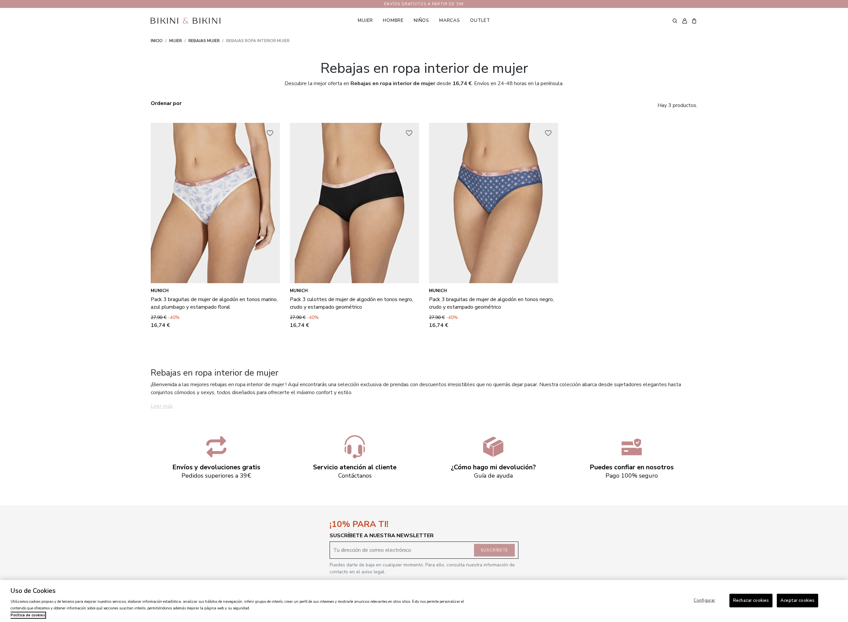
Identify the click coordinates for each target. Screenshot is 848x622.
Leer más (162, 406)
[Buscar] (675, 21)
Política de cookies (28, 615)
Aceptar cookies (797, 600)
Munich (160, 291)
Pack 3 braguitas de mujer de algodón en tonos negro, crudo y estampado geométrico (491, 303)
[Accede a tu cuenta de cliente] (684, 21)
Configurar (704, 600)
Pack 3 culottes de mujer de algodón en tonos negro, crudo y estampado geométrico (351, 303)
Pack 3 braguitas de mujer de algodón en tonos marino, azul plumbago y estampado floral (214, 303)
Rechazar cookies (751, 600)
